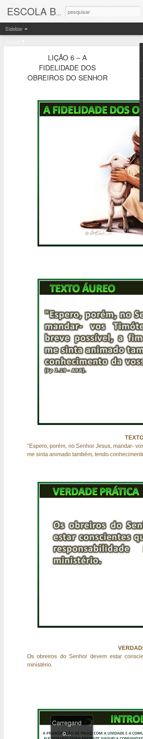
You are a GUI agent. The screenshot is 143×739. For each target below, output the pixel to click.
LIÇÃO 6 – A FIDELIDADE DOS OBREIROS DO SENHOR (67, 67)
